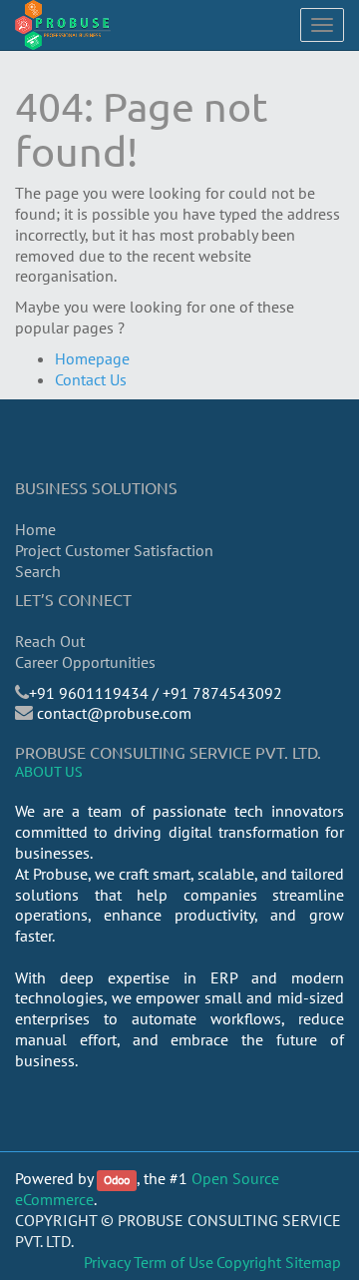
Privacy (107, 1262)
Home (35, 529)
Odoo (117, 1179)
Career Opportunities (85, 662)
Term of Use (173, 1262)
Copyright (248, 1262)
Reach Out (50, 641)
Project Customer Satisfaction (114, 550)
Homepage (92, 358)
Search (38, 571)
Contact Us (91, 379)
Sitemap (313, 1262)
